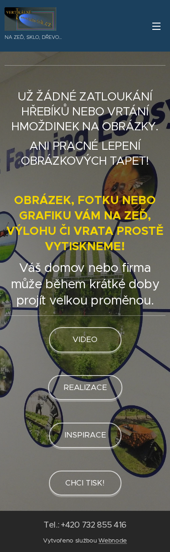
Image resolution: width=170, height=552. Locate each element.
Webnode (112, 540)
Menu (156, 26)
